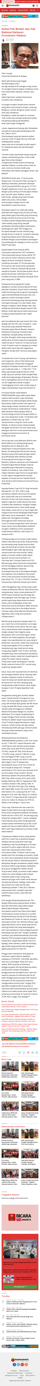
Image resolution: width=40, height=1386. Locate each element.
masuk (12, 1198)
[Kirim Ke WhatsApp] (36, 1052)
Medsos (25, 1044)
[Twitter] (18, 1365)
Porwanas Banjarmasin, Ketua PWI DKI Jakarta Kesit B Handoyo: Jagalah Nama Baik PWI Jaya (19, 1015)
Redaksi (14, 1371)
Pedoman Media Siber (15, 1373)
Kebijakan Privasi (11, 1375)
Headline (5, 26)
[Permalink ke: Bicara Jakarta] (3, 40)
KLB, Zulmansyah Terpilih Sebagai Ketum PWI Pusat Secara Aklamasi (20, 1010)
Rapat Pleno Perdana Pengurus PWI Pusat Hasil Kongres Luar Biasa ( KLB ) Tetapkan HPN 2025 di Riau (20, 1271)
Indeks (20, 1378)
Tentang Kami (24, 1371)
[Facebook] (14, 1365)
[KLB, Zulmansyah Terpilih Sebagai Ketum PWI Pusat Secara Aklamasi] (30, 1066)
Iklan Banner (30, 1375)
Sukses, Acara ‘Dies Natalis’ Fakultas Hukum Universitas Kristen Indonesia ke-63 (22, 1325)
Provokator (25, 1046)
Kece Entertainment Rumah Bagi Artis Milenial (19, 1318)
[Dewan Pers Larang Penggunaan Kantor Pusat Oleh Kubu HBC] (20, 1249)
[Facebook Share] (19, 1052)
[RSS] (26, 1365)
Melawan (32, 1044)
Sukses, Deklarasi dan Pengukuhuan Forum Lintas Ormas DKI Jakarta (21, 1303)
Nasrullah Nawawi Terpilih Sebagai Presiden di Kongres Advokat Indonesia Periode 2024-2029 (18, 1020)
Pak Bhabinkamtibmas (11, 1046)
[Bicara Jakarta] (12, 5)
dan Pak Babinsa (8, 1044)
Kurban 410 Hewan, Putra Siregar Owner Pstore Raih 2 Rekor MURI (20, 1339)
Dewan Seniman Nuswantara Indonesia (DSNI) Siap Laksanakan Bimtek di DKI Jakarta (20, 1005)
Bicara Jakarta (10, 39)
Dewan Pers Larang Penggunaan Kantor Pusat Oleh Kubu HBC (19, 1263)
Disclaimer (29, 1373)
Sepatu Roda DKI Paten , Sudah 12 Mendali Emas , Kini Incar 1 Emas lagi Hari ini (25, 1278)
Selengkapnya (19, 1287)
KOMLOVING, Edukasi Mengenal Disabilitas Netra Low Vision (21, 1310)
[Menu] (3, 5)
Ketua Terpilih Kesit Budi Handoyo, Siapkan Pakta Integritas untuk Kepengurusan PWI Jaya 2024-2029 (19, 1031)
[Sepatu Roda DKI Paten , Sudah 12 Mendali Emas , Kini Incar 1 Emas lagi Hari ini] (8, 1279)
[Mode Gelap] (33, 5)
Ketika (18, 1044)
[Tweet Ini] (24, 1052)
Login (22, 1375)
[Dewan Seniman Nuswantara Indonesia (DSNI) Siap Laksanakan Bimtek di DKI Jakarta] (10, 1066)
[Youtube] (22, 1365)
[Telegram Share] (32, 1052)
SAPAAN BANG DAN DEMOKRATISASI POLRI (21, 1332)
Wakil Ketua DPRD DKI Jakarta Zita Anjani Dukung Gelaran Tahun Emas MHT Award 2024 (19, 1025)
